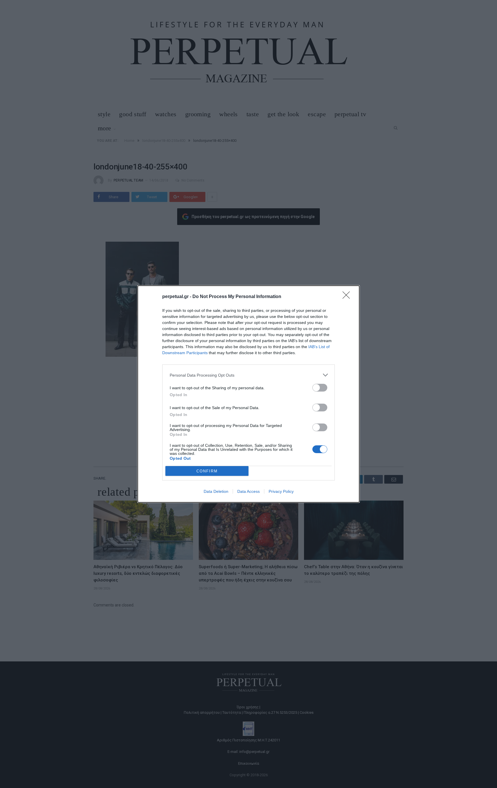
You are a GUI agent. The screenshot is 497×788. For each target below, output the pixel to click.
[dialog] (248, 394)
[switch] (319, 388)
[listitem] (248, 375)
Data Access (248, 491)
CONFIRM (207, 471)
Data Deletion (216, 491)
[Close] (348, 296)
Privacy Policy (281, 491)
